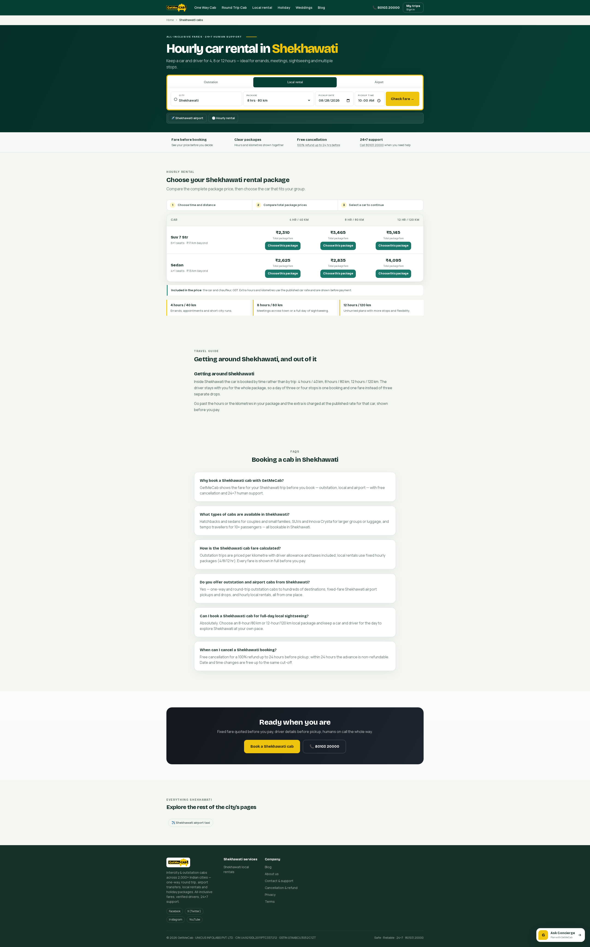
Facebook (174, 911)
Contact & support (279, 881)
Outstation (211, 82)
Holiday (284, 7)
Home (170, 20)
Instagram (175, 919)
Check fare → (402, 99)
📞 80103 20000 (386, 8)
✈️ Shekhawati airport (187, 118)
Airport (379, 82)
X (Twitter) (194, 911)
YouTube (194, 919)
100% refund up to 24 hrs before (318, 145)
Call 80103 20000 (372, 145)
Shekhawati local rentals (236, 869)
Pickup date (326, 95)
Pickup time (366, 95)
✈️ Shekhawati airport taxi (190, 823)
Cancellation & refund (281, 887)
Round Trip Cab (234, 7)
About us (272, 874)
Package (251, 95)
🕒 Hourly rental (223, 118)
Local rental (262, 7)
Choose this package (283, 245)
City (182, 95)
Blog (321, 7)
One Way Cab (205, 7)
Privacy (270, 894)
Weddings (304, 7)
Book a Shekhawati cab (272, 746)
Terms (270, 901)
